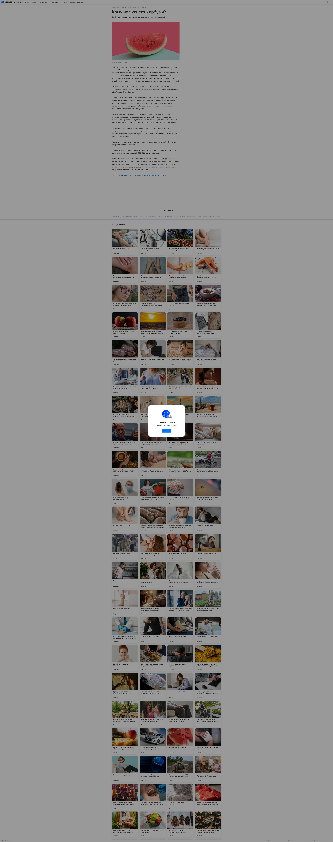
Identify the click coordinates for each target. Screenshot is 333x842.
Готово (166, 431)
